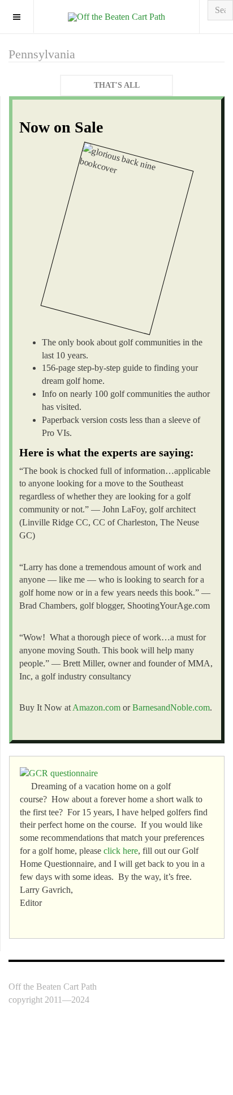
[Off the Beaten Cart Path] (116, 17)
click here (120, 851)
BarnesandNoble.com (171, 707)
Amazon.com (96, 707)
